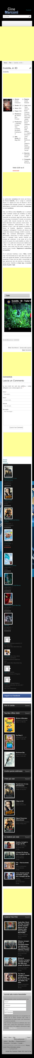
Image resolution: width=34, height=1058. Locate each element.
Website (5, 403)
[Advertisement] (17, 43)
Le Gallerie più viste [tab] (15, 579)
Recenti (16, 461)
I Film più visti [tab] (12, 575)
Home (4, 63)
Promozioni (7, 737)
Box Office (11, 735)
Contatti (20, 737)
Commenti (24, 461)
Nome (5, 392)
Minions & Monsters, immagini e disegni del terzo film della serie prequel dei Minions (24, 656)
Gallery (5, 735)
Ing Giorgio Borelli (13, 743)
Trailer (28, 731)
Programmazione (20, 735)
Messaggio (5, 409)
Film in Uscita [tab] (15, 562)
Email (5, 397)
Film (7, 23)
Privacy (28, 739)
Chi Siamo (14, 737)
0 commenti (15, 481)
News (9, 731)
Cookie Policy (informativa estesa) (11, 741)
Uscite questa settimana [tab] (15, 571)
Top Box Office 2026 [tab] (15, 567)
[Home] (18, 10)
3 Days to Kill (8, 499)
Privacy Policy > (13, 722)
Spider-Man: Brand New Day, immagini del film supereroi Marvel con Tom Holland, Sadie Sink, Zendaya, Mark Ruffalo (23, 622)
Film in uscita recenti (19, 733)
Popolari (8, 461)
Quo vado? (7, 541)
